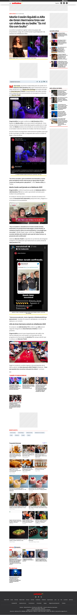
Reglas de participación (54, 603)
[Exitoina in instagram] (61, 3)
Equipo (45, 603)
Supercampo (50, 599)
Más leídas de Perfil (56, 88)
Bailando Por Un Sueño (39, 432)
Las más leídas (54, 31)
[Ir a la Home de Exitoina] (17, 3)
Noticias (16, 599)
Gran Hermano (15, 91)
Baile (11, 435)
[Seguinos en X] (67, 3)
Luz (58, 599)
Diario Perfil (6, 599)
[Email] (46, 82)
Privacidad (39, 603)
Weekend (44, 599)
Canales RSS (14, 603)
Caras (11, 599)
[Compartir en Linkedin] (44, 82)
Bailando (17, 435)
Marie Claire (21, 599)
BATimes (71, 599)
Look (55, 599)
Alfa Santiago (21, 432)
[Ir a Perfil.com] (65, 1)
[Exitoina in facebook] (64, 3)
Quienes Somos (22, 603)
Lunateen (66, 599)
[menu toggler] (10, 3)
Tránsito (63, 603)
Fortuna (27, 599)
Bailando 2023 (29, 432)
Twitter (28, 435)
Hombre (32, 599)
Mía (61, 599)
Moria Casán (12, 432)
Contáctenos (31, 603)
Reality (23, 435)
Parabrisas (38, 599)
